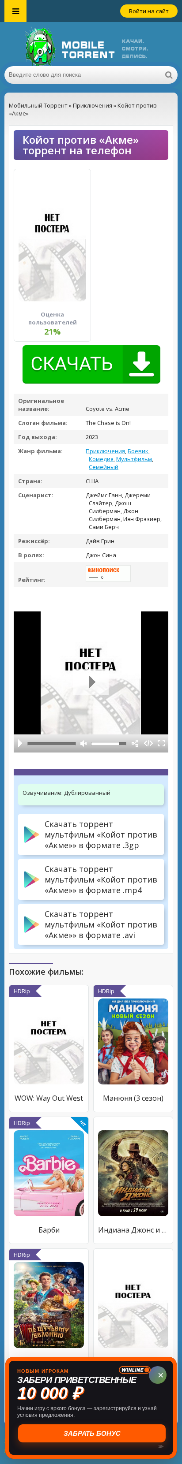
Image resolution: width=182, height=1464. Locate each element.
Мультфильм (134, 459)
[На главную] (91, 44)
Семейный (103, 467)
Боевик (138, 451)
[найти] (169, 75)
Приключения (105, 451)
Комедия (101, 459)
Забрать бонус (91, 1433)
